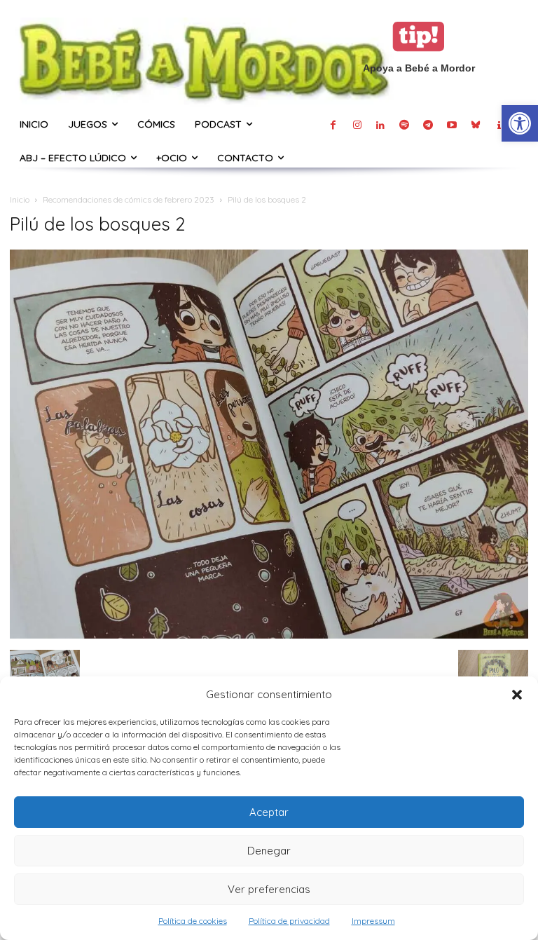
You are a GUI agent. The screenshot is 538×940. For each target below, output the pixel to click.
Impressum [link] (373, 920)
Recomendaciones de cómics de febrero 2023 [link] (128, 199)
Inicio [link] (19, 199)
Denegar (269, 850)
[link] (520, 123)
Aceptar (269, 812)
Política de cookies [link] (192, 920)
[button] (517, 695)
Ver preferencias (269, 889)
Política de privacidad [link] (289, 920)
